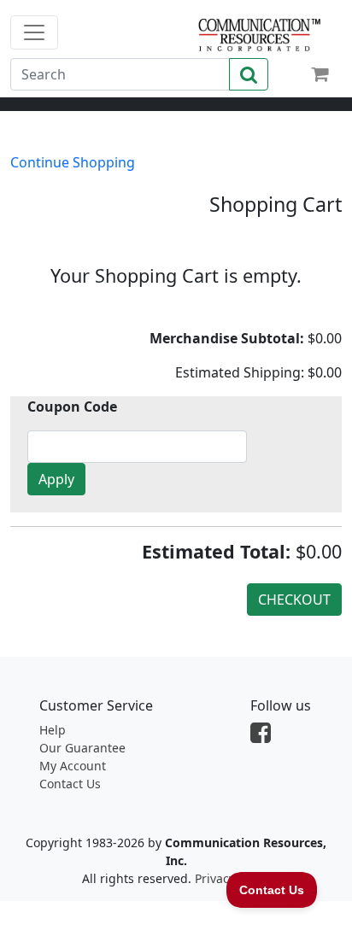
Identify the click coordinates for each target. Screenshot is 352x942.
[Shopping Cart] (319, 73)
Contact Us (70, 783)
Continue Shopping (72, 162)
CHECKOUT (294, 599)
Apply (56, 479)
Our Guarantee (82, 748)
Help (52, 730)
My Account (72, 766)
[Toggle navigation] (34, 32)
